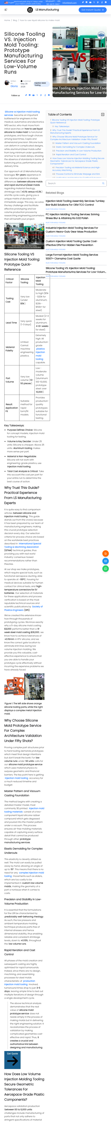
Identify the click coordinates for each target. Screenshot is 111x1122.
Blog (15, 20)
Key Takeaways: (62, 126)
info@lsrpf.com (70, 2)
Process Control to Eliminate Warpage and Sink (78, 174)
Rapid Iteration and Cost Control (71, 154)
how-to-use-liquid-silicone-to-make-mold (40, 20)
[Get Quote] (105, 553)
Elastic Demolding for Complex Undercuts (75, 147)
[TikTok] (83, 2)
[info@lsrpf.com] (105, 561)
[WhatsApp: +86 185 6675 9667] (105, 568)
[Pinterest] (98, 2)
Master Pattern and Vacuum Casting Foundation (78, 143)
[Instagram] (106, 2)
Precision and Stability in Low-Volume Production (78, 150)
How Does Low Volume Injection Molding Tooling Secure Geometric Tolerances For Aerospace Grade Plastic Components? (77, 161)
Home (7, 20)
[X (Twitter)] (94, 2)
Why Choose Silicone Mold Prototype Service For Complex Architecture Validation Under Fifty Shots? (73, 138)
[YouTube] (90, 2)
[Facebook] (102, 2)
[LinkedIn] (86, 2)
